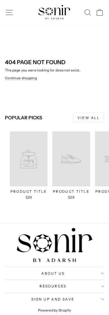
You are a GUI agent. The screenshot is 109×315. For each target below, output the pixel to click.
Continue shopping (21, 78)
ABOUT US (53, 273)
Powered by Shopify (54, 310)
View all (88, 118)
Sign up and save (52, 299)
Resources (53, 286)
